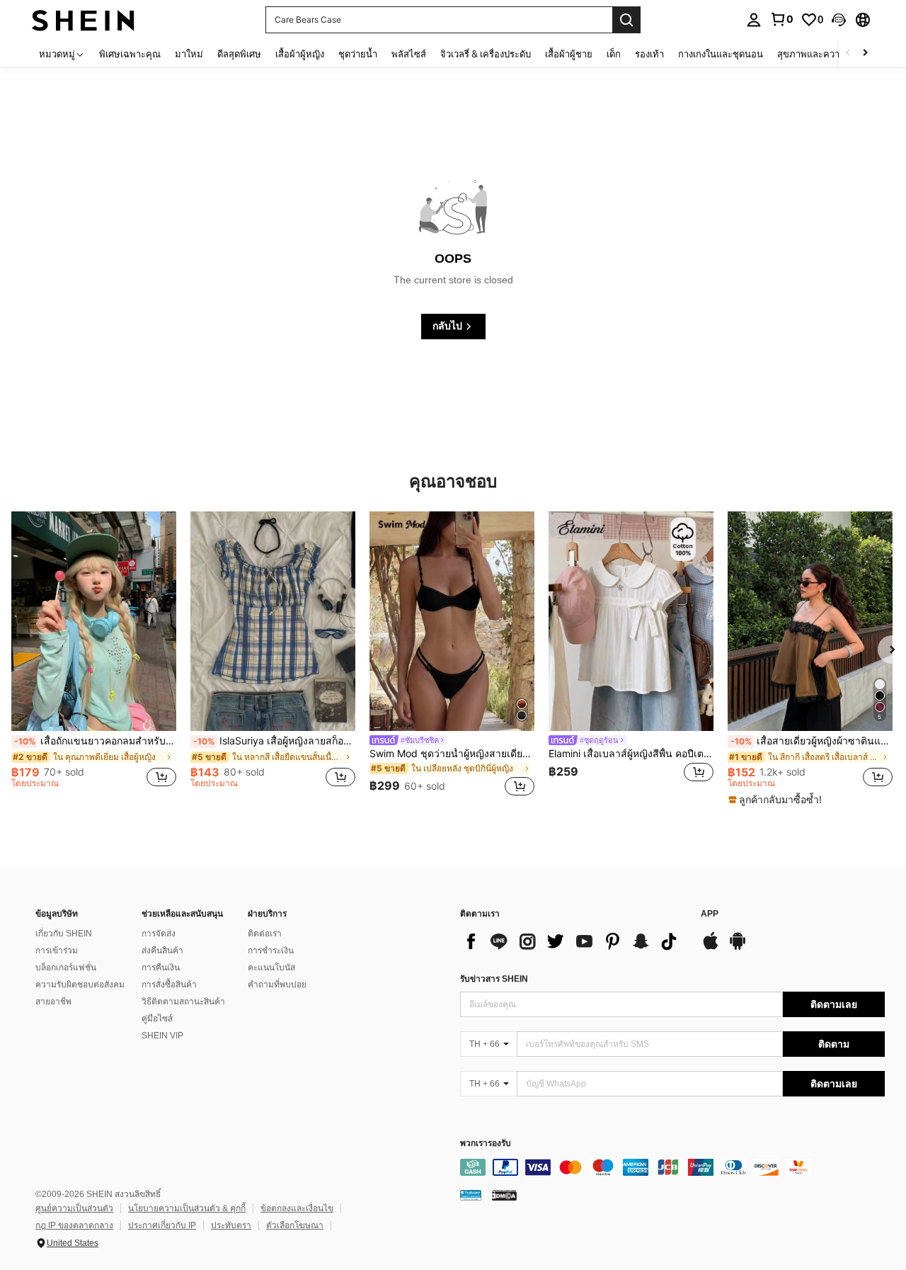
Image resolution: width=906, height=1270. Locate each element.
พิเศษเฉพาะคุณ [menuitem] (130, 53)
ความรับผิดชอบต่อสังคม (80, 985)
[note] (777, 800)
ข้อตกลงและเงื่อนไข (296, 1208)
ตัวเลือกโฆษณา (294, 1225)
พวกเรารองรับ (485, 1143)
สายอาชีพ (53, 1002)
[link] (781, 19)
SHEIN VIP (162, 1036)
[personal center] (753, 19)
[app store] (711, 948)
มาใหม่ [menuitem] (189, 53)
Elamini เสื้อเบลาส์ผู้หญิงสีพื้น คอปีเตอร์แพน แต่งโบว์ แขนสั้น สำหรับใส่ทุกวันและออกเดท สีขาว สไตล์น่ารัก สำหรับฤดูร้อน (631, 753)
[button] (838, 19)
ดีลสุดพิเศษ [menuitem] (239, 53)
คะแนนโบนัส (271, 968)
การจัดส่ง (159, 934)
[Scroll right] (865, 53)
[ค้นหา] (626, 19)
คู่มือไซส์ (157, 1019)
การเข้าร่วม (56, 951)
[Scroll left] (848, 53)
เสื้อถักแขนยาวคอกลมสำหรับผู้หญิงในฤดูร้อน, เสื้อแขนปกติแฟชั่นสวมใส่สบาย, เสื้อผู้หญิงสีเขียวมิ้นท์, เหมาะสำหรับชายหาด (95, 741)
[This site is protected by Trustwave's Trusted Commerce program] (470, 1195)
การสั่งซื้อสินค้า (169, 985)
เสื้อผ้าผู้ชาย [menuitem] (568, 53)
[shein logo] (83, 19)
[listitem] (93, 655)
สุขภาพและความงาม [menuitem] (819, 53)
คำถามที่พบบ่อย (277, 985)
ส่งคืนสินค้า (162, 951)
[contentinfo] (672, 1167)
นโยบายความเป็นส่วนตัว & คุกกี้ (187, 1208)
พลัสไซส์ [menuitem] (408, 53)
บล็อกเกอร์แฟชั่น (65, 968)
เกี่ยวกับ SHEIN (63, 934)
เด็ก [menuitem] (614, 53)
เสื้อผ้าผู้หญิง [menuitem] (299, 53)
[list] (573, 941)
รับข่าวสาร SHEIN (494, 979)
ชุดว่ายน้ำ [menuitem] (357, 53)
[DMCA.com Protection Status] (504, 1195)
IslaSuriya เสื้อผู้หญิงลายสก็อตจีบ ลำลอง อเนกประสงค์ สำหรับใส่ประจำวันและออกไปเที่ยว (274, 741)
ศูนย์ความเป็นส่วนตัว (74, 1208)
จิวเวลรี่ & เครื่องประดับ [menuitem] (485, 53)
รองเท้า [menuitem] (649, 53)
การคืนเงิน (161, 968)
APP (709, 914)
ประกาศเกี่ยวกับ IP (162, 1225)
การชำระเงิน (271, 951)
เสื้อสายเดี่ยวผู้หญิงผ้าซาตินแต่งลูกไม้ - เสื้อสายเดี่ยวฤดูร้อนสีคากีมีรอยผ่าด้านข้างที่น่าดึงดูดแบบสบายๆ (811, 741)
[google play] (737, 948)
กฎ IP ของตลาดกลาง (74, 1225)
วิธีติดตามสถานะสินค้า (183, 1002)
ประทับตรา (231, 1225)
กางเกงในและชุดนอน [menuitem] (720, 53)
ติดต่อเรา (265, 934)
